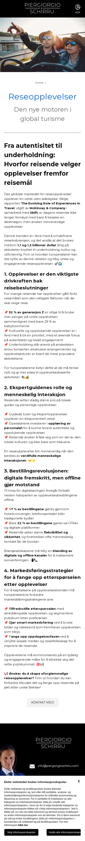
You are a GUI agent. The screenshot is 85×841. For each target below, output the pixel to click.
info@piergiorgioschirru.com (58, 766)
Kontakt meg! (42, 702)
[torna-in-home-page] (42, 9)
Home (39, 82)
